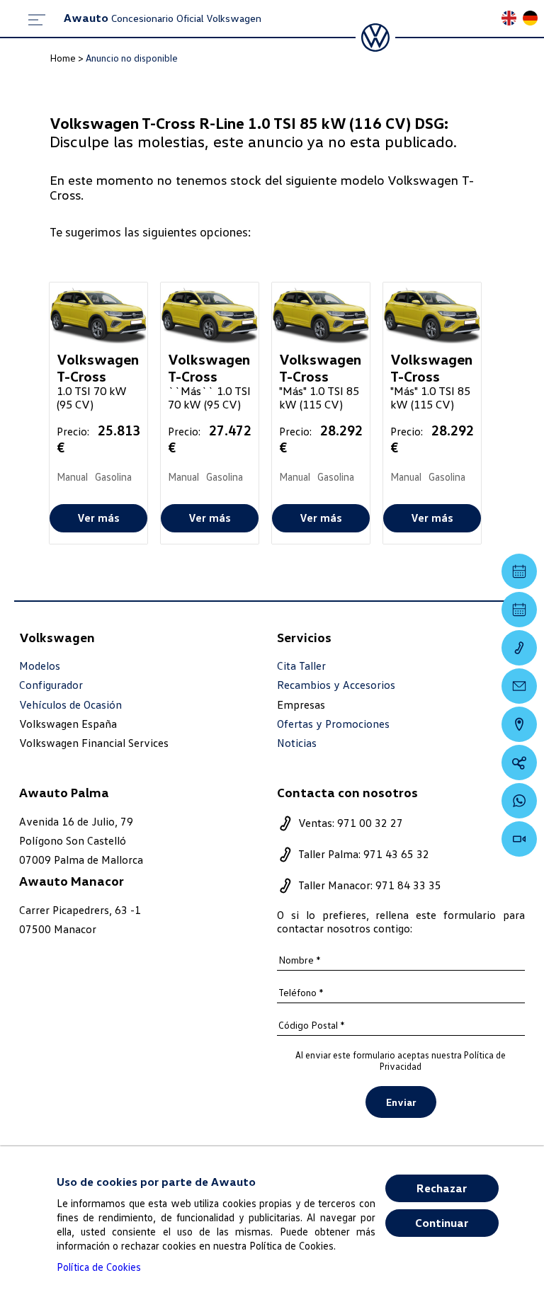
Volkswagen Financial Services (94, 743)
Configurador (51, 685)
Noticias (297, 743)
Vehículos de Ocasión (70, 705)
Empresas (301, 704)
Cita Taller (301, 666)
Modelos (39, 666)
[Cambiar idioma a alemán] (533, 19)
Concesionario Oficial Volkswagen (162, 18)
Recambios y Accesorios (336, 685)
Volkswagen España (68, 723)
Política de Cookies (99, 1266)
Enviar (401, 1102)
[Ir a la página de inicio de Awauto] (375, 37)
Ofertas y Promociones (333, 724)
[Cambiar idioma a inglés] (512, 19)
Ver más (98, 517)
